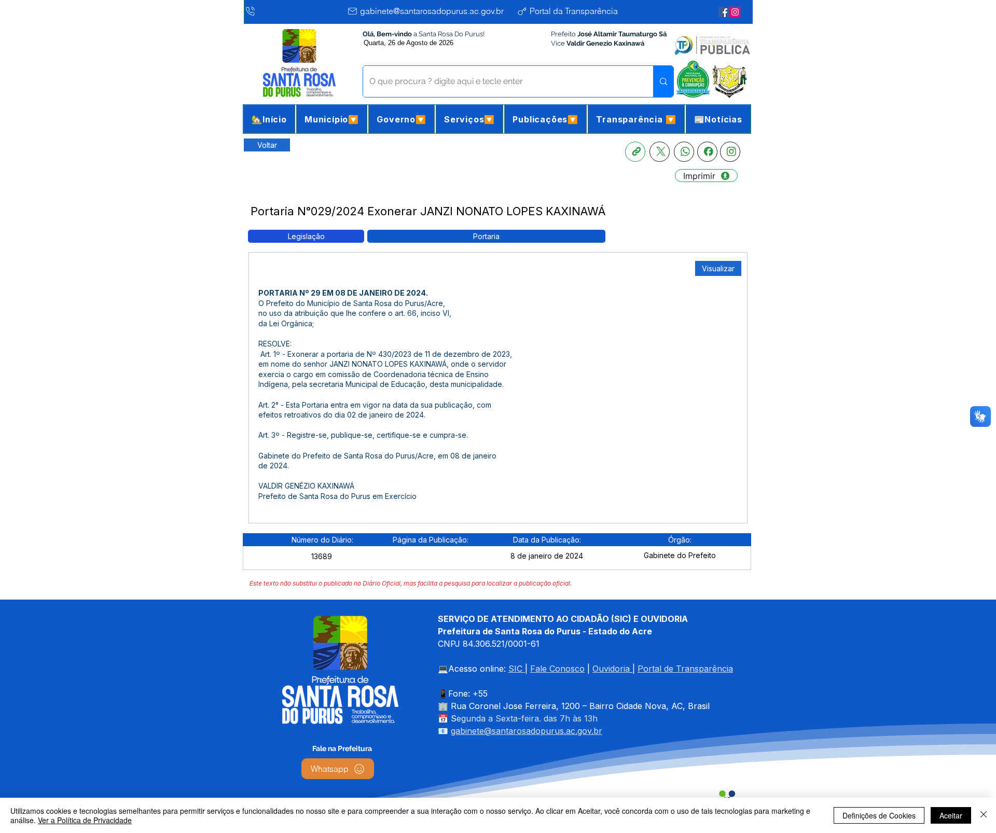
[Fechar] (983, 815)
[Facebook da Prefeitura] (723, 12)
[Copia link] (635, 152)
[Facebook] (707, 152)
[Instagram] (730, 152)
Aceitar (950, 815)
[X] (659, 152)
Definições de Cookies (879, 815)
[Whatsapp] (684, 152)
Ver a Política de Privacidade (85, 820)
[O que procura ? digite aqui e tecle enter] (663, 81)
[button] (331, 119)
